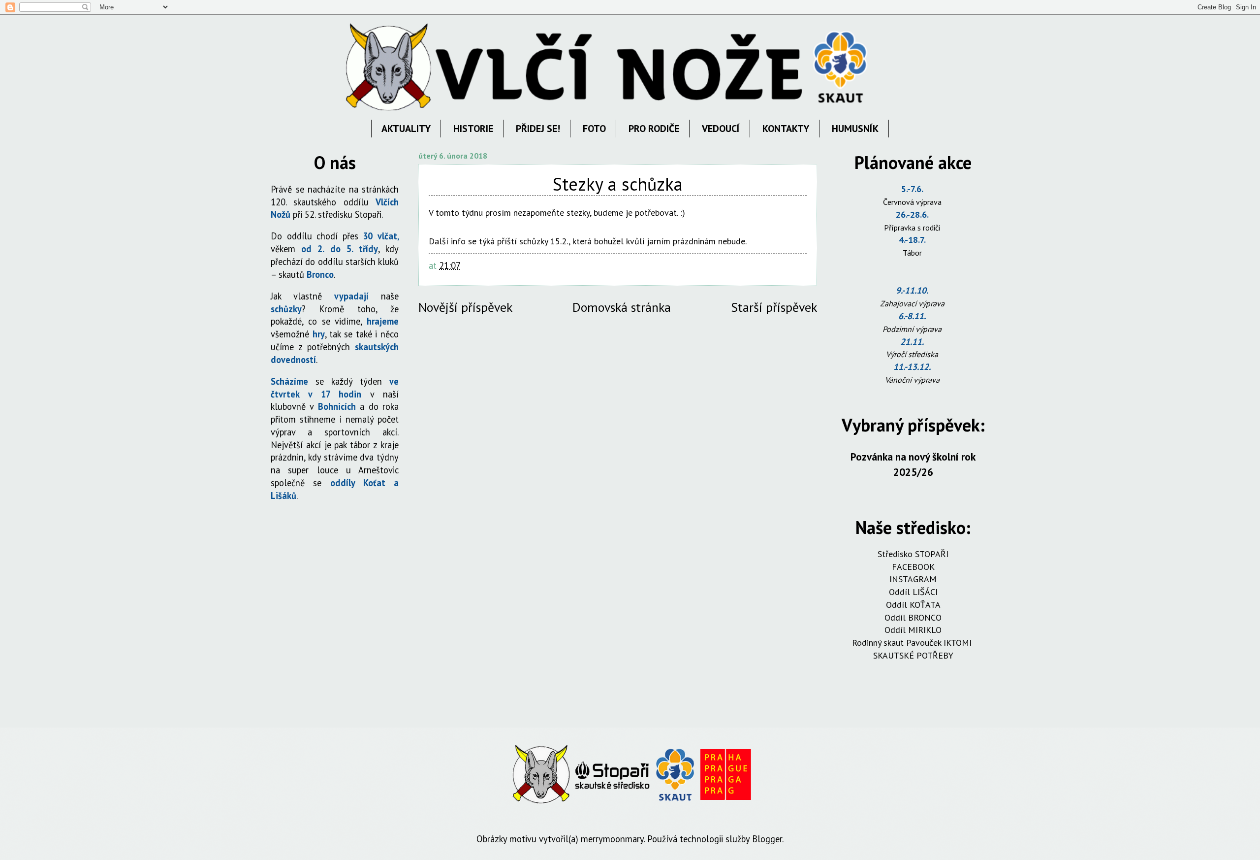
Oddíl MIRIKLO (913, 629)
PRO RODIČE (654, 128)
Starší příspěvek (774, 307)
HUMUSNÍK (855, 128)
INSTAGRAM (913, 579)
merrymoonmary (612, 839)
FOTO (594, 128)
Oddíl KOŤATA (913, 604)
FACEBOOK (913, 566)
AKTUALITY (406, 128)
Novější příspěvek (465, 307)
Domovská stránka (621, 307)
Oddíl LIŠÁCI (913, 591)
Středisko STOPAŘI (913, 554)
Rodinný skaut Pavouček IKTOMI (913, 642)
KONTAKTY (785, 128)
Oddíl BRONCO (913, 617)
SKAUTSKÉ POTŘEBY (913, 655)
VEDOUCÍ (721, 128)
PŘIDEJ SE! (538, 128)
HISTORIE (473, 128)
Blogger (767, 839)
